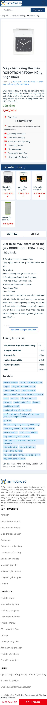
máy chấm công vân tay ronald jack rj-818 (22, 455)
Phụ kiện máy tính (9, 660)
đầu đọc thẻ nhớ (10, 382)
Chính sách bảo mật (10, 521)
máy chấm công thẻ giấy (14, 459)
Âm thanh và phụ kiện (11, 647)
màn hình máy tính (28, 398)
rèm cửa (36, 402)
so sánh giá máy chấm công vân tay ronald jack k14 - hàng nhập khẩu (22, 415)
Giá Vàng (42, 695)
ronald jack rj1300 (11, 406)
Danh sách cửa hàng (11, 552)
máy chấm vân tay (27, 447)
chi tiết (35, 234)
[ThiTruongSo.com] (15, 3)
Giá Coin (11, 698)
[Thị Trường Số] (14, 482)
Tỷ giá (17, 695)
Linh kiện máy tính (10, 641)
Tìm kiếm (37, 10)
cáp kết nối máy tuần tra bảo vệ (17, 410)
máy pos (14, 398)
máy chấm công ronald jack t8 (17, 436)
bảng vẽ (15, 386)
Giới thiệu (12, 234)
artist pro (7, 402)
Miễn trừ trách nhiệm (11, 534)
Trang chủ (4, 16)
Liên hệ (4, 583)
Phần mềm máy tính (10, 616)
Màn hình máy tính (10, 604)
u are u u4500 (28, 428)
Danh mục (6, 540)
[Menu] (43, 3)
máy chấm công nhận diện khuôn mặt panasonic (20, 441)
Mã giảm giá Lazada (11, 571)
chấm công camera (12, 428)
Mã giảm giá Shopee (11, 577)
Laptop (4, 635)
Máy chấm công (33, 16)
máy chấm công (10, 447)
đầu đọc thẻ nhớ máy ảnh (31, 382)
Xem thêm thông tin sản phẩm (23, 330)
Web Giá (3, 698)
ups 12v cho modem (28, 432)
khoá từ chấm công (22, 402)
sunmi (6, 398)
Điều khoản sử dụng (10, 527)
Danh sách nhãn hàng (11, 546)
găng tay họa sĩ (28, 390)
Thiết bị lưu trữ (8, 623)
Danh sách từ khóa (10, 558)
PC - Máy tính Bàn (10, 629)
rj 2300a (7, 421)
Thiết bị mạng (7, 598)
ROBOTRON (17, 82)
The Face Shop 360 (29, 695)
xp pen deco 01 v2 (12, 390)
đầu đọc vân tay (10, 432)
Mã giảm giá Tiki (9, 565)
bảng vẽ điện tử (28, 386)
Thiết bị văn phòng (18, 16)
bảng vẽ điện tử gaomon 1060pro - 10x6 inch (23, 394)
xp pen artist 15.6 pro (13, 451)
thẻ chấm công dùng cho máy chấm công (21, 424)
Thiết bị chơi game (10, 610)
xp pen (7, 386)
